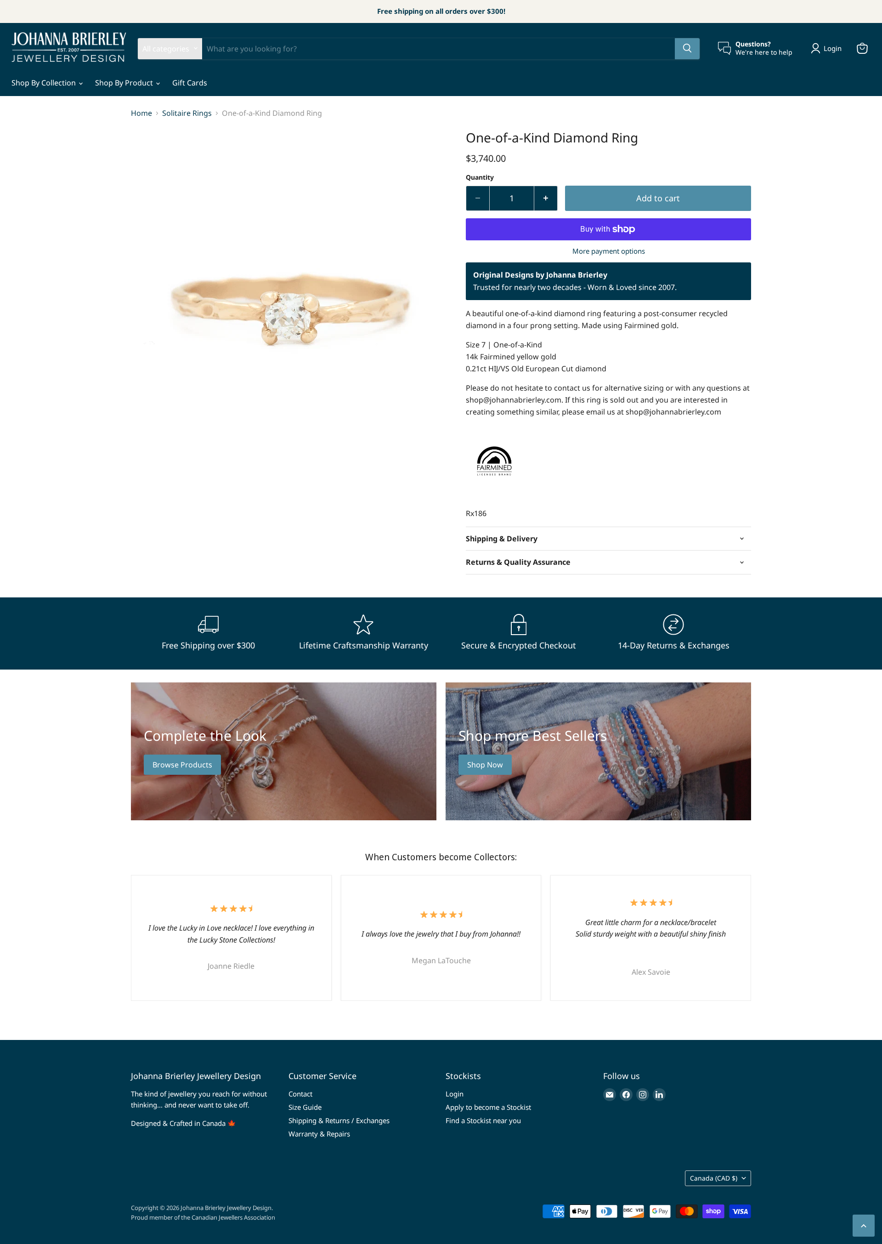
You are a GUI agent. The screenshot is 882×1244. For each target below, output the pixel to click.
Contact (300, 1093)
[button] (828, 48)
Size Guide (305, 1107)
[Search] (687, 48)
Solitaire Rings (187, 113)
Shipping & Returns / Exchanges (339, 1120)
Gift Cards (189, 83)
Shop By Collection (44, 83)
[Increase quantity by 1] (546, 198)
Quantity (480, 177)
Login (455, 1093)
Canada (713, 1178)
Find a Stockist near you (483, 1120)
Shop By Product (125, 83)
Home (141, 113)
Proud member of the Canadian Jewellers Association (203, 1217)
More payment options (608, 251)
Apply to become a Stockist (488, 1107)
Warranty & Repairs (319, 1133)
